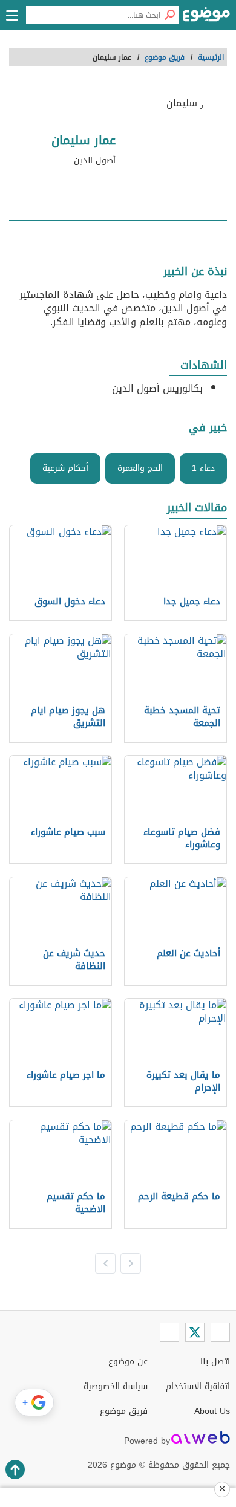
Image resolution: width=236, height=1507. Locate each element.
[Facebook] (220, 1332)
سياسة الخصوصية (116, 1386)
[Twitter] (195, 1332)
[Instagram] (169, 1332)
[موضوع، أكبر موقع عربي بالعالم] (206, 18)
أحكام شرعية (65, 468)
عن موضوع (128, 1361)
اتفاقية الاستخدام (198, 1386)
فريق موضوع (124, 1411)
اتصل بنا (215, 1361)
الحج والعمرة (140, 468)
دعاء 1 (203, 468)
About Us (212, 1411)
